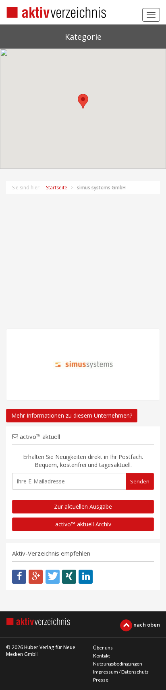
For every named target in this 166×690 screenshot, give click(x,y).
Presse (100, 680)
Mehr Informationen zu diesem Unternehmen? (71, 415)
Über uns (103, 648)
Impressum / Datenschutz (121, 672)
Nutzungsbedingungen (117, 664)
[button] (83, 101)
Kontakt (101, 656)
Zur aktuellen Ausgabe (83, 506)
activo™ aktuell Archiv (83, 524)
